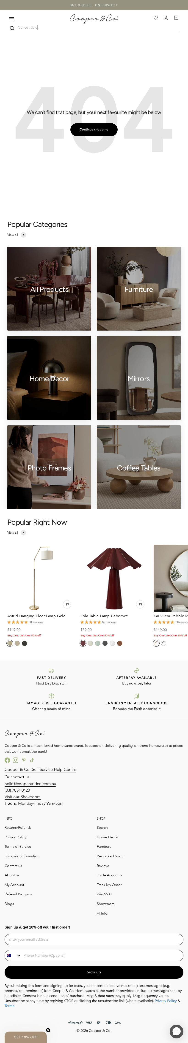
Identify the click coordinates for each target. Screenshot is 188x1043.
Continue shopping (94, 129)
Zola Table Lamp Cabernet (103, 616)
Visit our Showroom (23, 797)
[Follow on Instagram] (15, 760)
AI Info (102, 913)
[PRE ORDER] (67, 604)
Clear (175, 28)
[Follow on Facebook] (7, 760)
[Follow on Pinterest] (24, 760)
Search (102, 827)
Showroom (106, 903)
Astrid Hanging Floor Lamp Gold (36, 616)
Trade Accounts (109, 875)
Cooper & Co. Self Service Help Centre (40, 769)
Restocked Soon (110, 856)
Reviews (103, 865)
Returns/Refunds (18, 827)
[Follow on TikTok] (32, 760)
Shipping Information (22, 856)
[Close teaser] (48, 1030)
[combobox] (13, 955)
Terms (9, 1005)
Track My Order (109, 884)
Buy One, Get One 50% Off (94, 5)
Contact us (13, 865)
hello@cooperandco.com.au (30, 784)
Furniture (104, 846)
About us (12, 875)
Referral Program (18, 894)
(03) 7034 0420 (17, 790)
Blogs (9, 903)
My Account (14, 884)
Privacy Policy (15, 837)
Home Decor (107, 837)
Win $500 (104, 894)
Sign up (94, 972)
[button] (26, 1037)
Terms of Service (18, 846)
